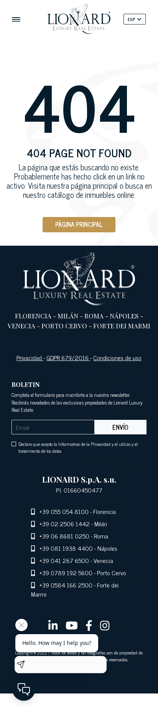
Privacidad (29, 357)
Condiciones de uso (117, 357)
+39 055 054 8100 (64, 511)
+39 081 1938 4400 (66, 548)
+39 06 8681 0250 (64, 536)
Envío (120, 427)
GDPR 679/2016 (68, 357)
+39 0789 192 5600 (66, 573)
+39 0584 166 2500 (66, 585)
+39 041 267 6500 (64, 560)
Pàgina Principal (79, 224)
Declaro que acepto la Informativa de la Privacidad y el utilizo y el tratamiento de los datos (78, 447)
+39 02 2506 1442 (64, 524)
